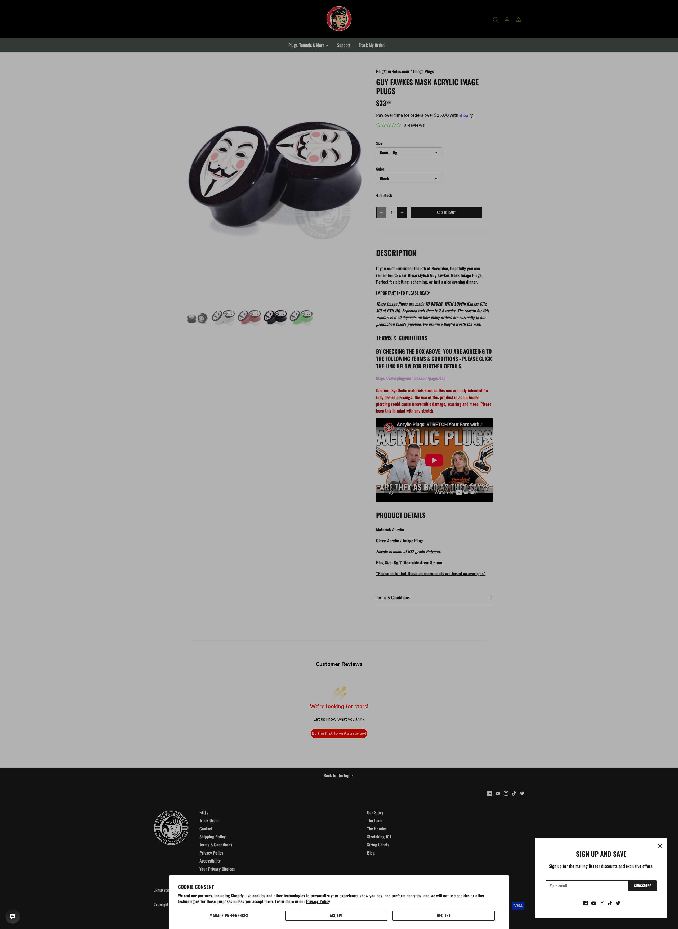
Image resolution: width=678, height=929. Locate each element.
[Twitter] (618, 903)
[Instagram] (602, 903)
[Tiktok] (610, 903)
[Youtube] (593, 903)
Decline (444, 915)
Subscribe (642, 885)
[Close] (660, 846)
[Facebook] (585, 903)
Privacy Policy (318, 901)
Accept (336, 915)
